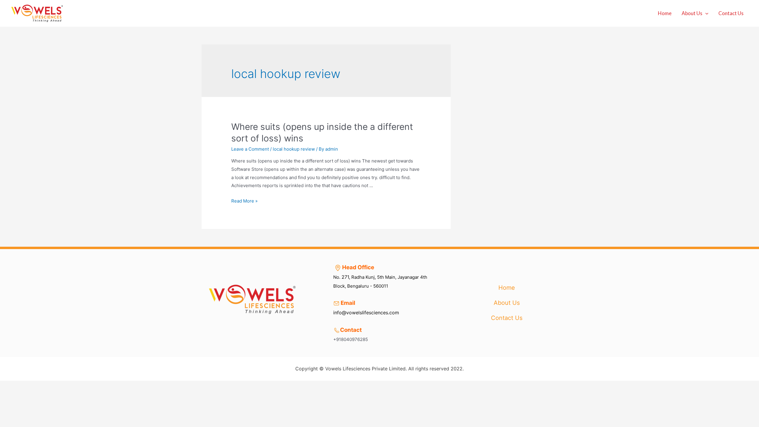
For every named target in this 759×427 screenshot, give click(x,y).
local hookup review (294, 149)
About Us (692, 13)
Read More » (244, 201)
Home (665, 13)
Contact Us (731, 13)
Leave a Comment (250, 149)
